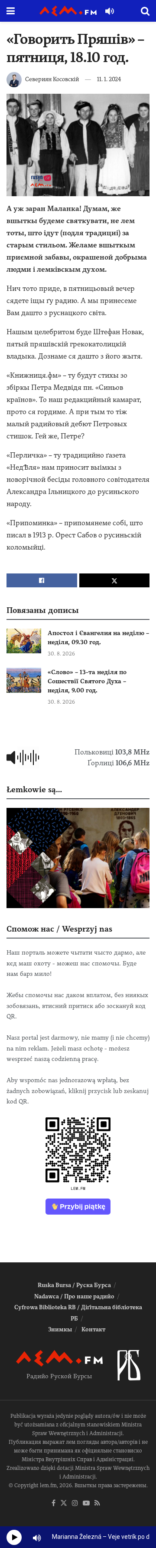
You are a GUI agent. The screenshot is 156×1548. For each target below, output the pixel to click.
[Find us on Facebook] (53, 1503)
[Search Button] (145, 11)
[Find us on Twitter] (63, 1503)
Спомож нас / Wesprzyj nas (59, 928)
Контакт (93, 1329)
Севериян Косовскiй (52, 79)
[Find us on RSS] (97, 1503)
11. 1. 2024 (109, 79)
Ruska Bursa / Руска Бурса (74, 1285)
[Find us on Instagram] (75, 1503)
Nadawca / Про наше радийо (74, 1296)
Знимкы (60, 1329)
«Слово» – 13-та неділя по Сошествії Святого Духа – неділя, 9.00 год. (87, 681)
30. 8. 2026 (61, 654)
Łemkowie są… (34, 789)
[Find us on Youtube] (86, 1503)
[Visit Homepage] (68, 11)
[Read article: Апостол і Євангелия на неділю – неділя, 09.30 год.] (23, 641)
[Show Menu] (10, 11)
